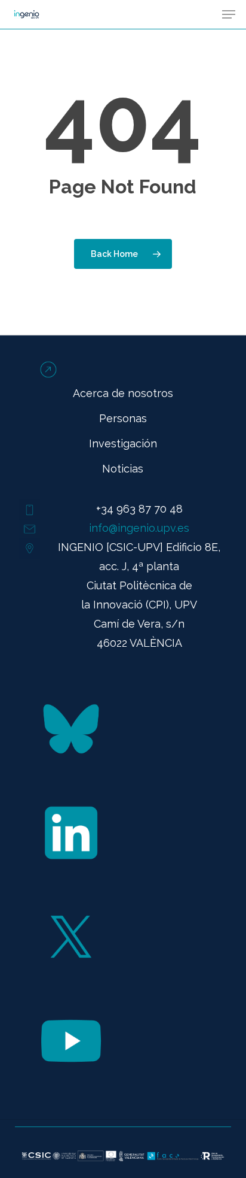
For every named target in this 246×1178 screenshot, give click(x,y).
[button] (228, 14)
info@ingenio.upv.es (139, 528)
